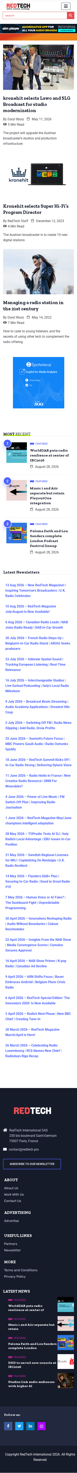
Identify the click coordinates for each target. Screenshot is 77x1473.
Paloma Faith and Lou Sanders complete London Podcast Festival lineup (49, 538)
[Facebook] (8, 1426)
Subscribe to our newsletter (32, 1164)
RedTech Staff (18, 221)
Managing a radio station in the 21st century (33, 306)
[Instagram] (41, 1426)
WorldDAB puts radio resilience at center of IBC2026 (49, 455)
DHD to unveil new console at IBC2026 (32, 1365)
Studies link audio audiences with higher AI (31, 1384)
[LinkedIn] (30, 1426)
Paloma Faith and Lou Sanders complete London (32, 1346)
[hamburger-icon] (65, 6)
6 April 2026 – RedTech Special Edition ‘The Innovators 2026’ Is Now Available (37, 1000)
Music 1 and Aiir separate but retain (31, 1327)
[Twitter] (19, 1426)
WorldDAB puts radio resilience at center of (26, 1308)
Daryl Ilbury (16, 119)
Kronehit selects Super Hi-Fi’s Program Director (36, 209)
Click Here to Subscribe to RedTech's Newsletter (38, 37)
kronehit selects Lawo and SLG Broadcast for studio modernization (36, 104)
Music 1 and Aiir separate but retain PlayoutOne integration (47, 495)
